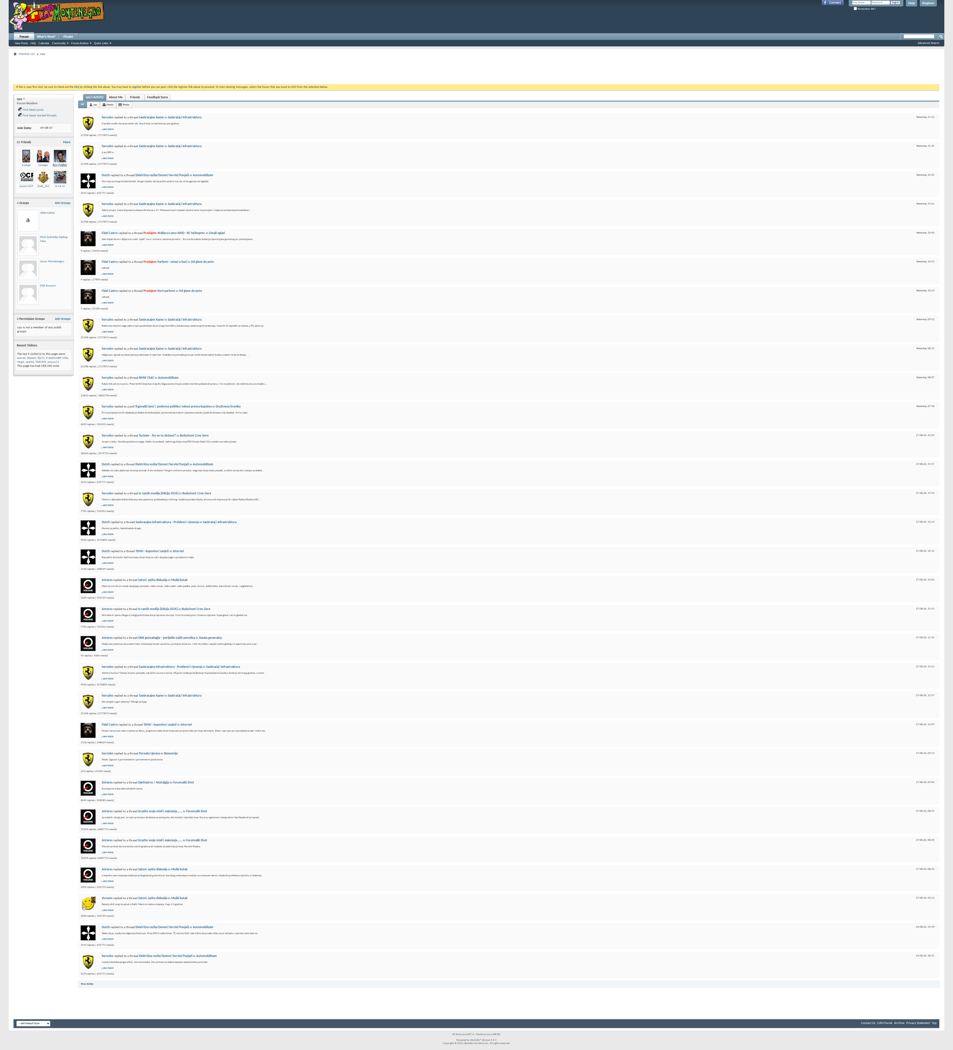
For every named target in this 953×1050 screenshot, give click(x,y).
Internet (178, 551)
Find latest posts (33, 109)
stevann (107, 898)
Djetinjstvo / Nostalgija (153, 782)
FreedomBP (53, 358)
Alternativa (47, 212)
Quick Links (101, 43)
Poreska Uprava (149, 753)
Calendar (43, 43)
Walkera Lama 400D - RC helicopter (181, 233)
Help (911, 3)
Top (934, 1023)
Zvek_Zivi (43, 186)
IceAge (26, 165)
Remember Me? (866, 8)
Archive (899, 1023)
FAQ (33, 43)
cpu (95, 105)
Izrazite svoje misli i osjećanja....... (160, 811)
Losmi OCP (26, 186)
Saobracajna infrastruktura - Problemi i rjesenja (167, 522)
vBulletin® (475, 1040)
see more (108, 129)
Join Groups (62, 203)
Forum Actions (80, 43)
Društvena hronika (228, 406)
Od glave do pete (202, 262)
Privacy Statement (918, 1023)
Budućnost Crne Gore (194, 435)
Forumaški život (183, 782)
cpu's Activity (94, 97)
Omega (43, 165)
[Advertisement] (476, 68)
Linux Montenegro (52, 261)
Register (928, 3)
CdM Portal (884, 1023)
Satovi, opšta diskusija (152, 580)
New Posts (21, 43)
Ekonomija (171, 753)
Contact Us (868, 1023)
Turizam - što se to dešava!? (157, 435)
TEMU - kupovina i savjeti (152, 551)
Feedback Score (157, 97)
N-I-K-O (60, 186)
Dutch (106, 175)
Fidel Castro (110, 233)
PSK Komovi (48, 285)
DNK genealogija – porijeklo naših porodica (166, 638)
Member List (27, 54)
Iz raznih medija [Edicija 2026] (158, 493)
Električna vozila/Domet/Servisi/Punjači (162, 175)
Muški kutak (179, 580)
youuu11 (53, 362)
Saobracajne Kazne (151, 117)
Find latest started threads (39, 115)
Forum (24, 36)
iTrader (68, 36)
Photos (126, 105)
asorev (21, 358)
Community (59, 43)
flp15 (41, 358)
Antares (107, 580)
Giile (65, 358)
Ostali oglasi (217, 233)
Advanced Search (928, 42)
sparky (30, 362)
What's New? (46, 36)
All (82, 104)
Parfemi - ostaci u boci (172, 262)
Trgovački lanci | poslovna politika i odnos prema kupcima (173, 406)
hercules (107, 117)
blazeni (31, 358)
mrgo (20, 362)
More (66, 142)
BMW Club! (146, 377)
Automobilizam (203, 175)
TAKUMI (40, 362)
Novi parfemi (166, 291)
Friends (135, 97)
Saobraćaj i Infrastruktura (185, 117)
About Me (116, 97)
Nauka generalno (210, 638)
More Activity (87, 984)
